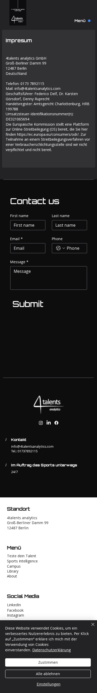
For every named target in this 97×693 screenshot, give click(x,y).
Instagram (15, 615)
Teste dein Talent (21, 555)
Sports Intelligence (22, 561)
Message (19, 262)
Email (16, 239)
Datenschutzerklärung (51, 649)
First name (19, 215)
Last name (61, 215)
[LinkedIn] (48, 422)
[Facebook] (56, 422)
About (12, 576)
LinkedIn (14, 604)
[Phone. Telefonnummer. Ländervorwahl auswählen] (60, 248)
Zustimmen (48, 662)
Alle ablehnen (48, 673)
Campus (14, 566)
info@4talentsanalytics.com (37, 88)
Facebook (15, 610)
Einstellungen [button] (49, 684)
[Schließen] (90, 627)
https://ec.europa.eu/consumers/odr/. (48, 134)
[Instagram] (40, 422)
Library (12, 571)
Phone (57, 239)
